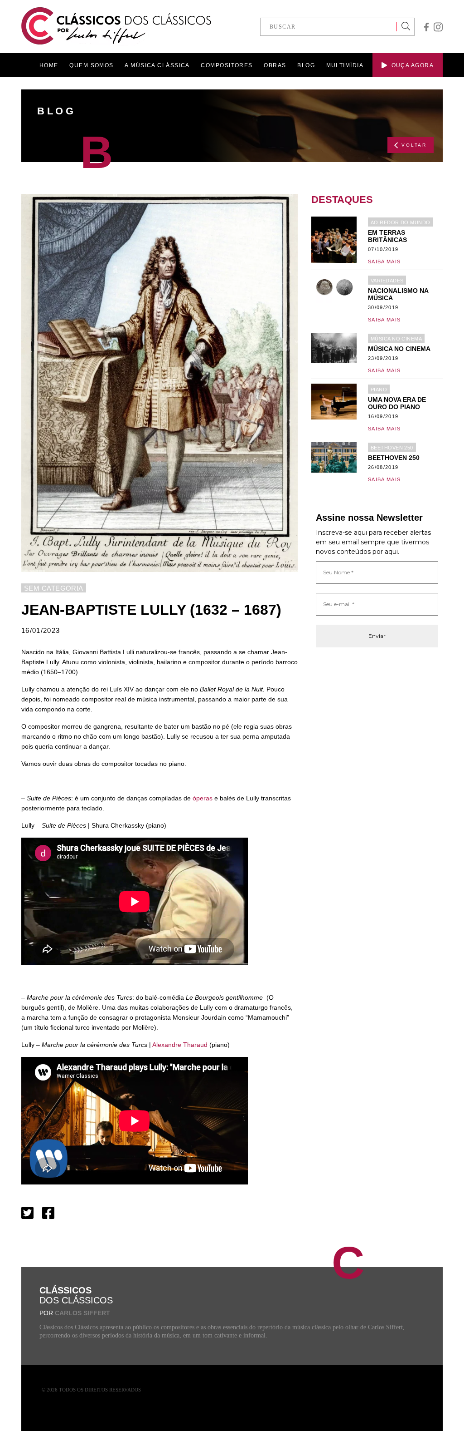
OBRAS (275, 65)
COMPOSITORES (226, 65)
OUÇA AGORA (413, 65)
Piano (379, 389)
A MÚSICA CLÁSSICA (157, 65)
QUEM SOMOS (91, 65)
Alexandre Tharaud (180, 1044)
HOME (48, 65)
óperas (203, 798)
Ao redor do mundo (400, 222)
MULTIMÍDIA (344, 65)
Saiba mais (384, 261)
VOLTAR (414, 145)
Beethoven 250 (392, 447)
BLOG (306, 65)
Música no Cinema (396, 338)
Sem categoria (53, 588)
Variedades (387, 280)
